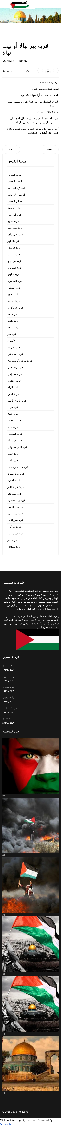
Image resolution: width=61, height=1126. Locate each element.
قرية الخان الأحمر (16, 400)
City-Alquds (8, 60)
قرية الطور (13, 241)
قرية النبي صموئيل (17, 447)
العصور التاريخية (16, 194)
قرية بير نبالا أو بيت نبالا (19, 360)
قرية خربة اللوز (15, 487)
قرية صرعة (13, 347)
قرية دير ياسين (15, 533)
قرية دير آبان (14, 527)
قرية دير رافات (15, 520)
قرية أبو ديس (14, 214)
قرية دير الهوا (14, 261)
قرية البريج (13, 394)
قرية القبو (12, 460)
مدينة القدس (14, 174)
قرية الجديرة (14, 380)
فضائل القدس (14, 201)
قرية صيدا (8, 667)
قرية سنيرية (8, 688)
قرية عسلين (13, 287)
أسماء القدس (14, 181)
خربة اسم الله (14, 440)
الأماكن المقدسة (16, 188)
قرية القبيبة (13, 301)
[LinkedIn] (56, 70)
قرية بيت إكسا (15, 228)
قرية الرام (12, 387)
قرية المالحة (14, 327)
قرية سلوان (13, 254)
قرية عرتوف (14, 248)
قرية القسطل (14, 434)
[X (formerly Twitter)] (48, 72)
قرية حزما (12, 407)
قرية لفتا (12, 314)
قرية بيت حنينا (15, 208)
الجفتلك (8, 720)
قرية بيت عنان (15, 367)
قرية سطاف (14, 546)
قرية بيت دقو (14, 493)
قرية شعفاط (14, 420)
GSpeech (5, 1124)
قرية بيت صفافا (15, 473)
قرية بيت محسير (16, 500)
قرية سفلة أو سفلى (17, 467)
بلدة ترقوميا (8, 699)
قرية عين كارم (15, 307)
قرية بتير (12, 540)
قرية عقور (13, 453)
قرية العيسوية (14, 281)
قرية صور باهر (15, 234)
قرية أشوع (13, 221)
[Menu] (4, 5)
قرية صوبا (12, 294)
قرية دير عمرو (15, 513)
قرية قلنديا (13, 321)
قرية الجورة (13, 480)
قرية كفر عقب (15, 354)
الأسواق (11, 341)
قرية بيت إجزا (14, 374)
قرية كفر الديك (9, 709)
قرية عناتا (12, 427)
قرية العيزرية (14, 267)
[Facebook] (40, 70)
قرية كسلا (12, 414)
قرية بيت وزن (9, 678)
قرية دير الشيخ (15, 507)
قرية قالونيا (13, 274)
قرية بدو (11, 334)
